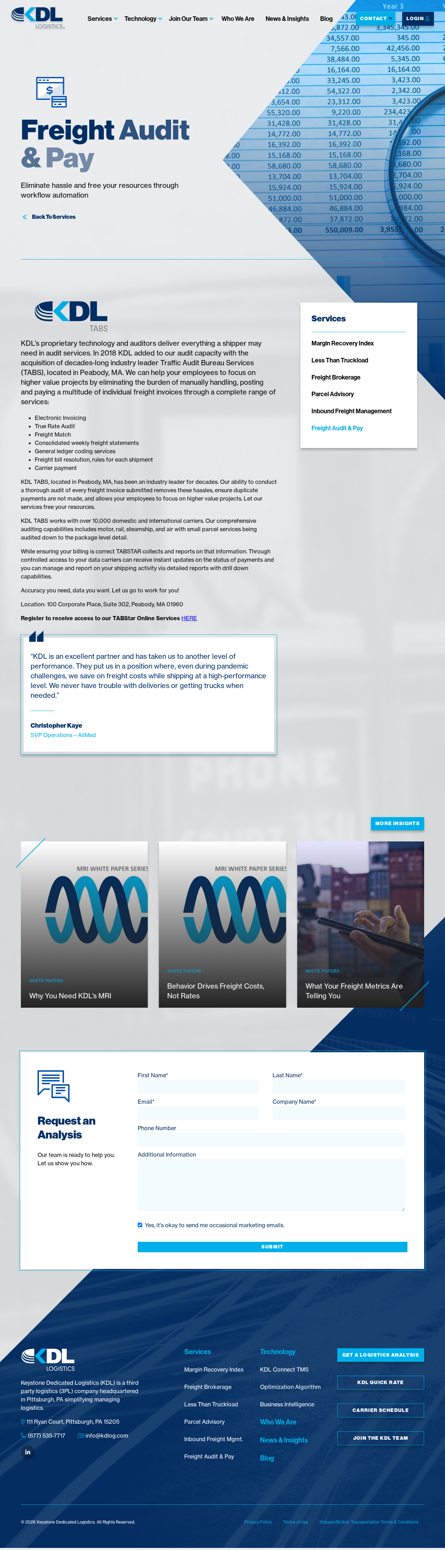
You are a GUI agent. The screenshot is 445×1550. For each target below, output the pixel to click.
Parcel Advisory (333, 394)
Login (415, 19)
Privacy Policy (258, 1522)
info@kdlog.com (106, 1435)
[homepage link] (38, 19)
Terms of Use (295, 1522)
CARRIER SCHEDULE (381, 1410)
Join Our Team (188, 18)
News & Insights (287, 18)
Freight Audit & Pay (337, 428)
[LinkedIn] (28, 1452)
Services (100, 18)
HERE (189, 618)
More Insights (397, 823)
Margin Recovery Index (343, 343)
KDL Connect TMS (284, 1369)
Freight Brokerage (336, 377)
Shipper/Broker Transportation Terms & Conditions (369, 1522)
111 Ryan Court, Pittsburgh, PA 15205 (72, 1421)
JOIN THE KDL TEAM (380, 1438)
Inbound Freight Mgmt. (213, 1439)
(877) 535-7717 (45, 1435)
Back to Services (53, 217)
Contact (373, 19)
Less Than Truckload (340, 360)
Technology (140, 18)
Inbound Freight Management (352, 411)
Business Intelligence (287, 1404)
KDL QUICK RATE (380, 1382)
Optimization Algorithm (290, 1386)
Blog (326, 18)
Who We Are (237, 18)
